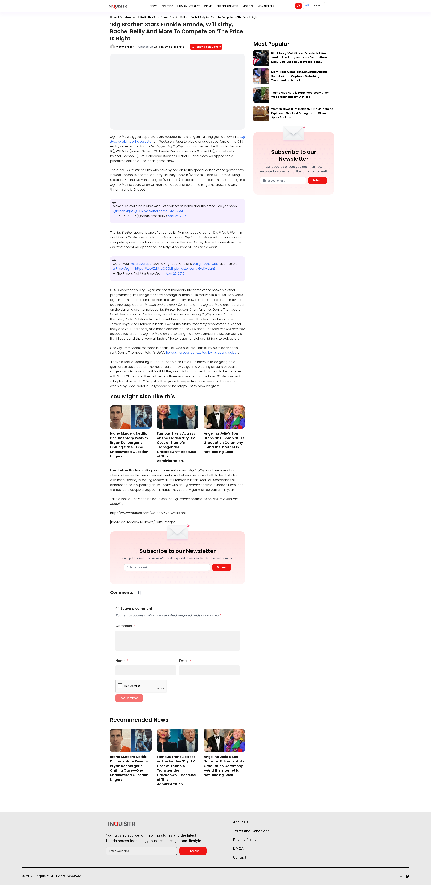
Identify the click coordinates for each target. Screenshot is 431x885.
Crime (208, 6)
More (246, 6)
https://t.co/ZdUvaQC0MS (154, 268)
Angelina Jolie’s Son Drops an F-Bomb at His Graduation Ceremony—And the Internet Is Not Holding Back (224, 442)
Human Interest (188, 6)
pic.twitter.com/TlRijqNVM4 (163, 211)
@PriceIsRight (123, 211)
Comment (125, 625)
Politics (167, 6)
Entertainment (227, 6)
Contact (239, 857)
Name (121, 660)
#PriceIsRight (123, 268)
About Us (240, 822)
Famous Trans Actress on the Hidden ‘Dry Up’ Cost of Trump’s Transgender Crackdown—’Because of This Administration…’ (176, 447)
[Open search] (298, 6)
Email (185, 660)
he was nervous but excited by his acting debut (202, 352)
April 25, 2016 (177, 216)
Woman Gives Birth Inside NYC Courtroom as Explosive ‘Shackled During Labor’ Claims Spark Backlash (302, 113)
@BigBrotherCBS (206, 264)
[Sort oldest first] (138, 592)
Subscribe (193, 851)
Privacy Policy (244, 840)
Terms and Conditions (251, 831)
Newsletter (265, 6)
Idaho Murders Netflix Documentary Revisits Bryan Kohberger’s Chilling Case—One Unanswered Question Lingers (129, 445)
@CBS (139, 211)
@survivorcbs (141, 264)
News (153, 6)
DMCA (238, 848)
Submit (222, 567)
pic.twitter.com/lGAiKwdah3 (195, 268)
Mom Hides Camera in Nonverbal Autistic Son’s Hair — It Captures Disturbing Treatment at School (299, 76)
